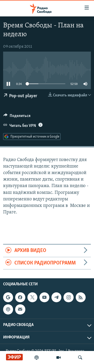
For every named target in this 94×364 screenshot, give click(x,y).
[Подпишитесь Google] (8, 297)
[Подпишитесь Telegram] (56, 297)
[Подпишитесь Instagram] (68, 297)
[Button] (17, 117)
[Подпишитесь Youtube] (44, 297)
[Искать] (80, 357)
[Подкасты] (8, 309)
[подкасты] (36, 357)
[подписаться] (20, 309)
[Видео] (58, 357)
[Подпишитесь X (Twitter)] (32, 297)
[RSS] (81, 297)
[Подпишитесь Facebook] (20, 297)
